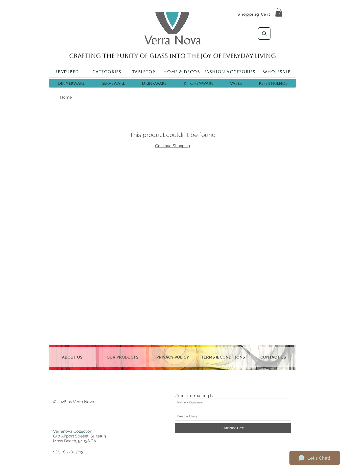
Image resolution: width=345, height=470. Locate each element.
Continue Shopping (172, 146)
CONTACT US (273, 357)
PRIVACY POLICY (172, 357)
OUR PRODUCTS (122, 357)
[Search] (264, 33)
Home (66, 97)
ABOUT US (72, 357)
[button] (278, 12)
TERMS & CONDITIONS (223, 357)
